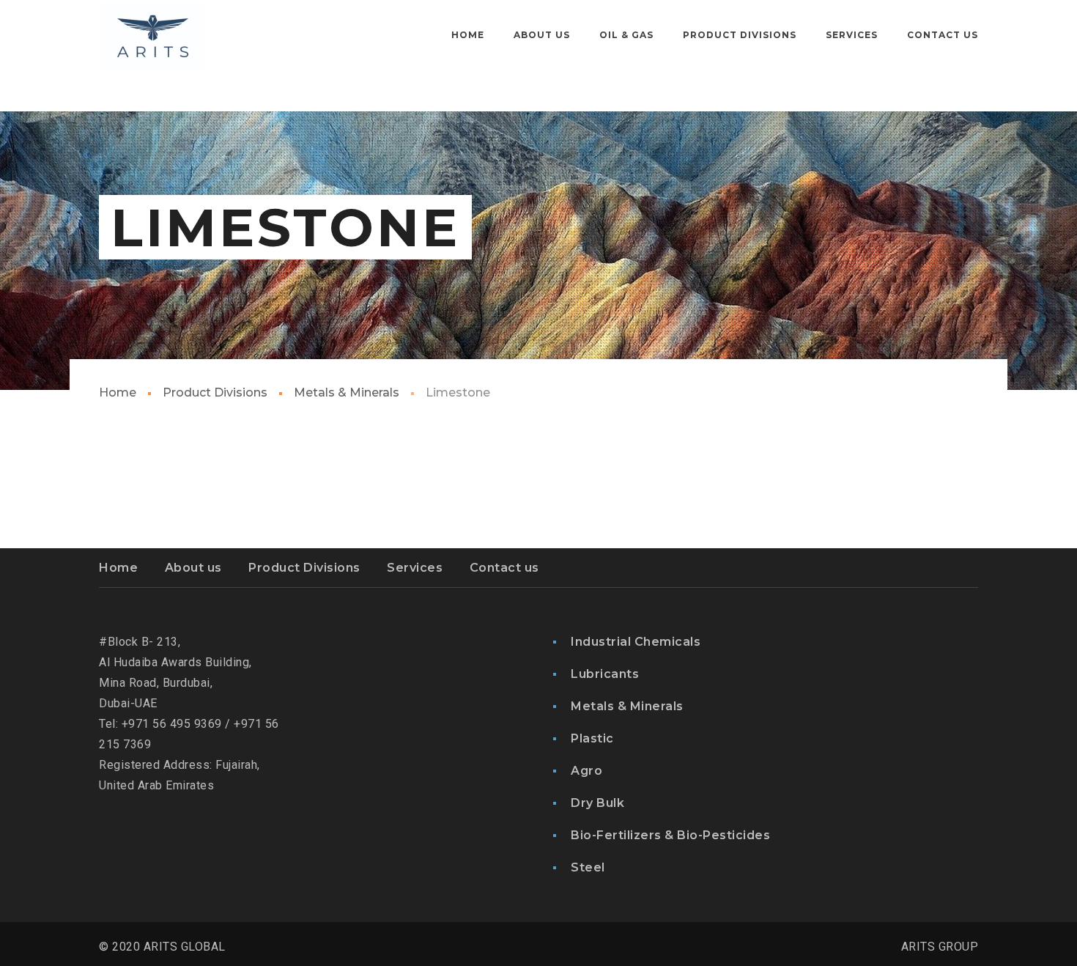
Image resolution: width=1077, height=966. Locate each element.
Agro (586, 771)
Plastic (592, 738)
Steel (588, 867)
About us (193, 568)
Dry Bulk (597, 803)
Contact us (504, 568)
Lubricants (605, 674)
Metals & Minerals (346, 392)
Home (117, 392)
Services (415, 568)
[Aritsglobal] (152, 35)
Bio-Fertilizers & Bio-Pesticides (670, 835)
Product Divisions (215, 392)
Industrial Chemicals (635, 642)
